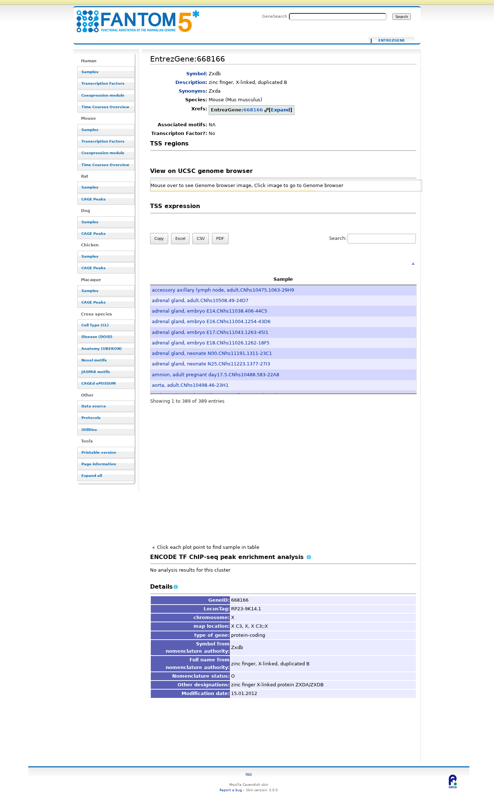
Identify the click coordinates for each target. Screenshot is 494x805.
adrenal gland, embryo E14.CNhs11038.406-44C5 (209, 311)
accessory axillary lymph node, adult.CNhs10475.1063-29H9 (223, 290)
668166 (253, 110)
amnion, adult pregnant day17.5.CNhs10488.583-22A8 (215, 374)
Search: (337, 238)
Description (190, 82)
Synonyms (192, 91)
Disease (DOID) (96, 337)
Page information (98, 464)
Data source (93, 406)
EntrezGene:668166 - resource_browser (133, 17)
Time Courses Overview (105, 107)
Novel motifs (94, 360)
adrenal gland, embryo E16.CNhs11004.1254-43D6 (211, 321)
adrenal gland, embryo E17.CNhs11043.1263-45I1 (210, 332)
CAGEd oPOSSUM (98, 383)
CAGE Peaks (93, 199)
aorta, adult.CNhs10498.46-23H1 (190, 385)
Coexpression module (102, 95)
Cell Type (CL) (95, 325)
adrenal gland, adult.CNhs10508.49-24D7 (200, 300)
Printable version (98, 452)
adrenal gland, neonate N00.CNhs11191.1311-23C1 (212, 353)
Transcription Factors (102, 83)
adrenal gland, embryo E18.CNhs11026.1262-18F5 (210, 343)
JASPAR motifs (95, 372)
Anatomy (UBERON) (101, 349)
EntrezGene (391, 40)
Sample (283, 279)
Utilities (89, 430)
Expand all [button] (91, 476)
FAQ (249, 774)
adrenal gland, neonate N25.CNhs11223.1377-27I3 (211, 364)
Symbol (195, 73)
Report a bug (231, 790)
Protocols (91, 418)
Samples (89, 72)
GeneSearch (274, 16)
